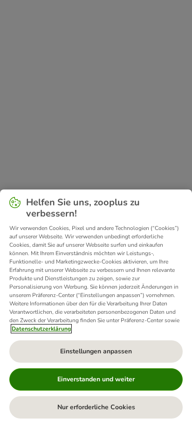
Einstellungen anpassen (96, 351)
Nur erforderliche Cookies (96, 407)
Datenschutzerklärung (41, 328)
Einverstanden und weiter (96, 379)
